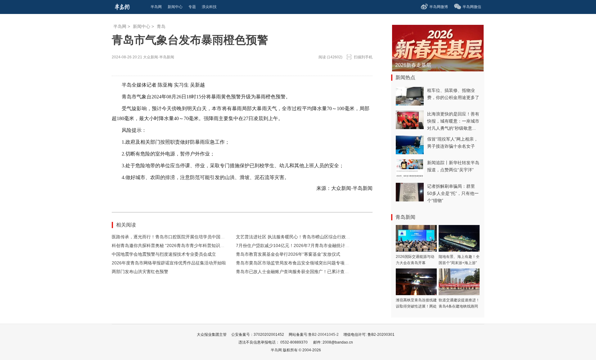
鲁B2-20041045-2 (323, 334)
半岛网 (119, 26)
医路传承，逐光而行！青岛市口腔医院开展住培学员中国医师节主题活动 (181, 236)
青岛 (161, 26)
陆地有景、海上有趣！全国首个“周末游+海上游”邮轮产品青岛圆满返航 (459, 262)
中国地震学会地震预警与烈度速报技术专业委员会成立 (164, 254)
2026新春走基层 (413, 65)
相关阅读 (126, 224)
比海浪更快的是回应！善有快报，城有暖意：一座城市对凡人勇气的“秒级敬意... (453, 121)
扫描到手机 (363, 57)
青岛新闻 (405, 217)
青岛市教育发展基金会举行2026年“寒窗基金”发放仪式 (288, 254)
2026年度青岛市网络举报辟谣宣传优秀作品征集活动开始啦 (169, 262)
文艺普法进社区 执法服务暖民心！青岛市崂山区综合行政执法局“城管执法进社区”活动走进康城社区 (331, 236)
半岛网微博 (438, 7)
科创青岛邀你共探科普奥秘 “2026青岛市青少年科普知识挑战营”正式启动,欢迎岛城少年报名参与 (204, 245)
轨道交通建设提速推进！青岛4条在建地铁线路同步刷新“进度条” (459, 306)
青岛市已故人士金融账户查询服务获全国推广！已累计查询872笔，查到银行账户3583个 (320, 271)
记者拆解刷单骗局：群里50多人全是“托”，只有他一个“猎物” (453, 193)
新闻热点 (405, 77)
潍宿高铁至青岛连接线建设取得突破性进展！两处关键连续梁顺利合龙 (416, 306)
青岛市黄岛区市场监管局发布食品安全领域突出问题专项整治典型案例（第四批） (314, 262)
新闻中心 (141, 26)
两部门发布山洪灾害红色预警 (140, 271)
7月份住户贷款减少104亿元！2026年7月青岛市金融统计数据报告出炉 (303, 245)
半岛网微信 (472, 7)
